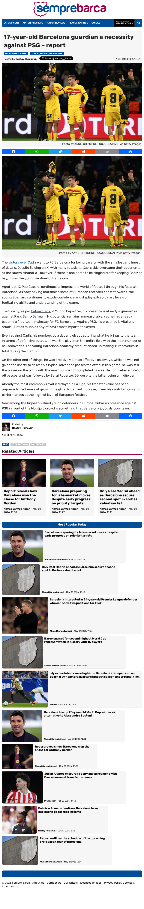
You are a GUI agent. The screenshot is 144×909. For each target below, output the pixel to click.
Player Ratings (78, 22)
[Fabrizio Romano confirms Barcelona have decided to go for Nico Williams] (19, 819)
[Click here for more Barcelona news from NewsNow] (124, 23)
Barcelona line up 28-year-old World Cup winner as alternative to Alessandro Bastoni (79, 714)
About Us (38, 882)
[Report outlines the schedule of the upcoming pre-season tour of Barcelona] (20, 850)
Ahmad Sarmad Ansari (17, 508)
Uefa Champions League (47, 53)
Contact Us (54, 882)
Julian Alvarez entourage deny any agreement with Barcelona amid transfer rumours (80, 775)
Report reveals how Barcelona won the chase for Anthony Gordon (20, 497)
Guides (96, 22)
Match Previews (33, 22)
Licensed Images (90, 882)
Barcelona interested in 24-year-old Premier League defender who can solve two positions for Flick (93, 601)
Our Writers (71, 882)
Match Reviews (55, 22)
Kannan (53, 704)
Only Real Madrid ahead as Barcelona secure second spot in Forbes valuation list (120, 497)
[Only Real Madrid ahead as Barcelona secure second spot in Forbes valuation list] (120, 473)
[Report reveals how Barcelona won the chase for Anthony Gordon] (24, 473)
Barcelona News (15, 53)
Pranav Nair (50, 801)
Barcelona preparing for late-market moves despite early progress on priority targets (71, 497)
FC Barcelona (19, 444)
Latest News (12, 22)
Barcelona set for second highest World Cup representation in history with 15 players (75, 640)
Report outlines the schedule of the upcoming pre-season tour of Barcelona (72, 840)
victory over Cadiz (22, 262)
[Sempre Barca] (69, 16)
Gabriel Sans (41, 311)
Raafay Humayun (26, 59)
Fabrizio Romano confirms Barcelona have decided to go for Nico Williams (68, 810)
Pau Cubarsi (38, 444)
